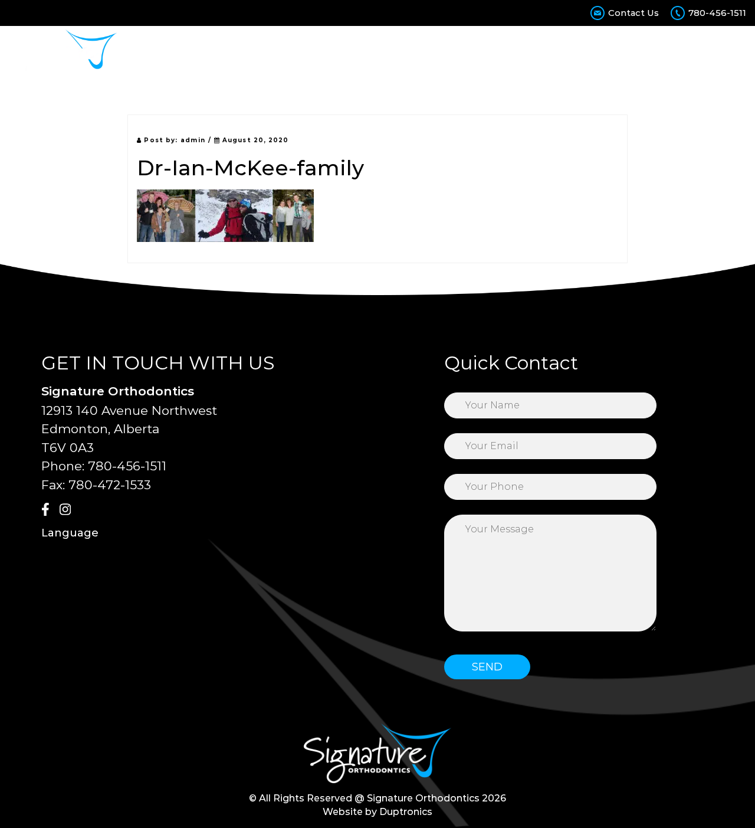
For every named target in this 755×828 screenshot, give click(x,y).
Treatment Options (314, 51)
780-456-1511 (717, 12)
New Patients (412, 51)
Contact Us (633, 12)
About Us (227, 51)
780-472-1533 (109, 484)
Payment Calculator (511, 51)
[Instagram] (67, 510)
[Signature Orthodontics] (63, 52)
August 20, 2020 (254, 140)
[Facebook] (49, 510)
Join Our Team (683, 51)
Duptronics (405, 811)
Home (175, 51)
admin (192, 140)
